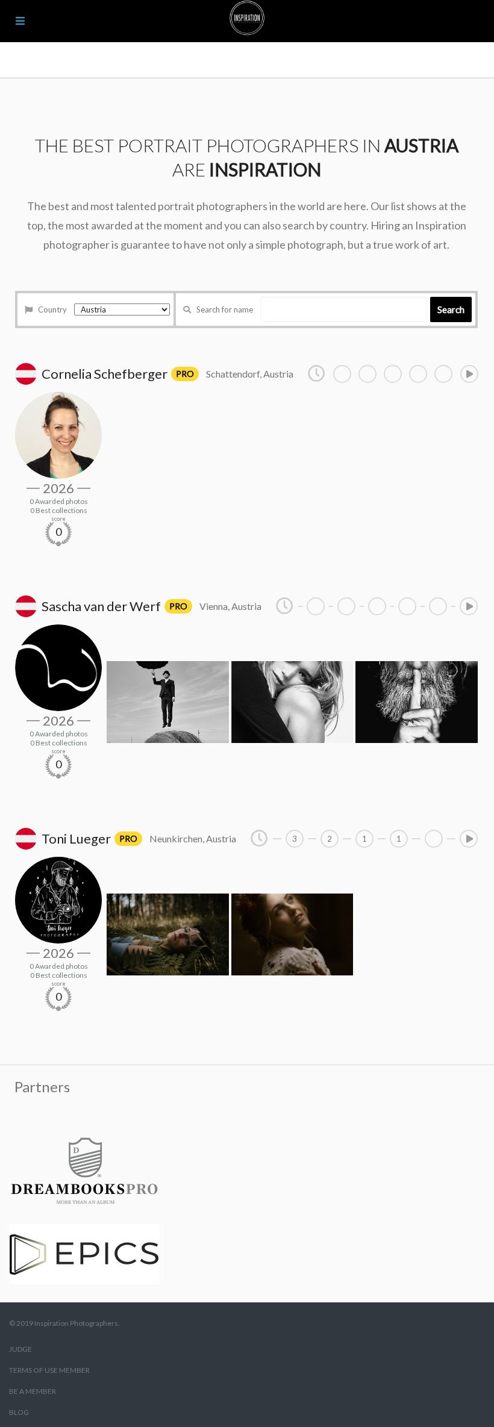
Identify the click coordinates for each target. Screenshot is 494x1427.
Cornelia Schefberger (104, 373)
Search (450, 309)
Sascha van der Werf (101, 606)
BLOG (19, 1412)
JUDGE (20, 1349)
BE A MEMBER (32, 1391)
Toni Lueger (76, 838)
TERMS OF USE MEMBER (49, 1370)
